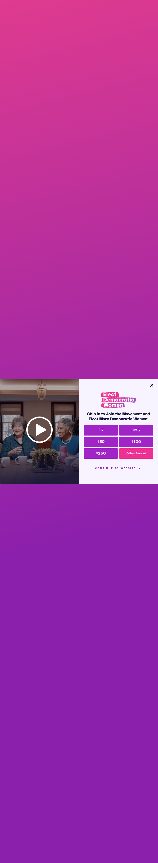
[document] (79, 431)
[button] (152, 385)
